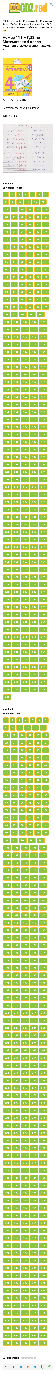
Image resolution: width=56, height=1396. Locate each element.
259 (16, 554)
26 (6, 224)
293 (7, 607)
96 (38, 307)
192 (43, 449)
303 (7, 622)
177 (43, 427)
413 (43, 1305)
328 (7, 659)
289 (16, 599)
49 (45, 247)
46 (22, 247)
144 (16, 382)
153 (7, 397)
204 (16, 472)
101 (31, 314)
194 (16, 457)
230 (25, 509)
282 (43, 584)
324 (16, 652)
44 (6, 247)
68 (6, 277)
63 (14, 269)
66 (38, 269)
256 (34, 547)
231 (34, 509)
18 (38, 209)
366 (25, 1238)
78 (38, 284)
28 (22, 224)
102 (40, 314)
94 (22, 307)
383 (43, 1260)
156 (34, 397)
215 (25, 487)
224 (16, 502)
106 (34, 322)
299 (16, 614)
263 (7, 562)
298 (7, 614)
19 (45, 209)
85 (45, 292)
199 (16, 464)
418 (43, 1313)
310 (25, 629)
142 (43, 374)
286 (34, 592)
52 (22, 254)
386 (25, 1268)
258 (7, 554)
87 (14, 299)
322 (43, 644)
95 (30, 307)
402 (34, 1290)
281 (34, 584)
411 (25, 1305)
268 (7, 569)
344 (16, 682)
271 (34, 569)
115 (25, 337)
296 (34, 607)
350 (25, 689)
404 (7, 1298)
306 (34, 622)
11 (27, 202)
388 (43, 1268)
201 (34, 464)
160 (25, 404)
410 (16, 1305)
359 (7, 1230)
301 (34, 614)
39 (14, 239)
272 (43, 569)
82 (22, 292)
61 (45, 262)
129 (16, 359)
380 (16, 1260)
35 (30, 232)
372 (34, 1245)
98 (6, 314)
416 (25, 1313)
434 (7, 1343)
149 (16, 389)
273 (7, 577)
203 (7, 472)
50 (6, 254)
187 (43, 442)
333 (7, 667)
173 (7, 427)
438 (43, 1343)
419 (7, 1320)
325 (25, 652)
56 (6, 262)
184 (16, 442)
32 (6, 232)
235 (25, 517)
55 (45, 254)
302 (43, 614)
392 (34, 1275)
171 (34, 419)
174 (16, 427)
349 (16, 689)
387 (34, 1268)
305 (25, 622)
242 (43, 524)
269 (16, 569)
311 (34, 629)
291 (34, 599)
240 (25, 524)
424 (7, 1328)
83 (30, 292)
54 (38, 254)
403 (43, 1290)
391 (25, 1275)
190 (25, 449)
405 (16, 1298)
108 (7, 329)
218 (7, 494)
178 (7, 434)
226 (34, 502)
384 (7, 1268)
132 (43, 359)
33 (14, 232)
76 (22, 284)
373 (43, 1245)
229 (16, 509)
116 (34, 337)
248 (7, 539)
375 (16, 1253)
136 (34, 367)
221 (34, 494)
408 (43, 1298)
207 (43, 472)
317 (43, 637)
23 (30, 217)
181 (34, 434)
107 (43, 322)
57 (14, 262)
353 (7, 697)
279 (16, 584)
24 (38, 217)
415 (16, 1313)
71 (30, 277)
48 (38, 247)
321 (34, 644)
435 (16, 1343)
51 (14, 254)
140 (25, 374)
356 (25, 1223)
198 (7, 464)
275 (25, 577)
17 (30, 209)
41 (30, 239)
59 (30, 262)
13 (43, 202)
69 (14, 277)
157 (43, 397)
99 (14, 314)
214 (16, 487)
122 (43, 344)
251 (34, 539)
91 (45, 299)
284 (16, 592)
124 (16, 352)
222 (43, 494)
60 (38, 262)
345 (25, 682)
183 (7, 442)
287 (43, 592)
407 (34, 1298)
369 (7, 1245)
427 (34, 1328)
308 (7, 629)
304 (16, 622)
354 (7, 1223)
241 (34, 524)
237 (43, 517)
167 (43, 412)
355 (16, 1223)
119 (16, 344)
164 (16, 412)
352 (43, 689)
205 (25, 472)
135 (25, 367)
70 (22, 277)
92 (6, 307)
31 (45, 224)
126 (34, 352)
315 (25, 637)
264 (16, 562)
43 (45, 239)
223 (7, 502)
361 (25, 1230)
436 (25, 1343)
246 (34, 532)
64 (22, 269)
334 (16, 667)
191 (34, 449)
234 (16, 517)
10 (20, 202)
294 (16, 607)
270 (25, 569)
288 (7, 599)
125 (25, 352)
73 (45, 277)
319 (16, 644)
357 (34, 1223)
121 (34, 344)
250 (25, 539)
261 (34, 554)
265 (25, 562)
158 (7, 404)
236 (34, 517)
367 (34, 1238)
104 (16, 322)
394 (7, 1283)
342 (43, 674)
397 (34, 1283)
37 (45, 232)
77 (30, 284)
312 (43, 629)
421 (25, 1320)
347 (43, 682)
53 (30, 254)
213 (7, 487)
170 (25, 419)
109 (16, 329)
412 (34, 1305)
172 (43, 419)
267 (43, 562)
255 (25, 547)
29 (30, 224)
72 (38, 277)
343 (7, 682)
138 (7, 374)
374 (7, 1253)
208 (7, 479)
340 (25, 674)
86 (6, 299)
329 (16, 659)
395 (16, 1283)
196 (34, 457)
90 (38, 299)
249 (16, 539)
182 (43, 434)
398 (43, 1283)
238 (7, 524)
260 (25, 554)
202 (43, 464)
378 (43, 1253)
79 (45, 284)
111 (34, 329)
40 (22, 239)
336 (34, 667)
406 (25, 1298)
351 (34, 689)
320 (25, 644)
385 (16, 1268)
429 (7, 1335)
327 (43, 652)
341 (34, 674)
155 (25, 397)
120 (25, 344)
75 (14, 284)
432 (34, 1335)
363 (43, 1230)
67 (45, 269)
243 (7, 532)
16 (22, 209)
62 (6, 269)
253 (7, 547)
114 (16, 337)
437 (34, 1343)
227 (43, 502)
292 (43, 599)
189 (16, 449)
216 (34, 487)
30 (38, 224)
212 (43, 479)
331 (34, 659)
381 (25, 1260)
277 (43, 577)
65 (30, 269)
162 (43, 404)
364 (7, 1238)
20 (6, 217)
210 (25, 479)
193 (7, 457)
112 (43, 329)
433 (43, 1335)
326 (34, 652)
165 (25, 412)
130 (25, 359)
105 (25, 322)
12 (35, 202)
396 (25, 1283)
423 (43, 1320)
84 (38, 292)
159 (16, 404)
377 (34, 1253)
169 (16, 419)
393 (43, 1275)
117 (43, 337)
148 (7, 389)
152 (43, 389)
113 (7, 337)
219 (16, 494)
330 (25, 659)
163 (7, 412)
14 (6, 209)
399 (7, 1290)
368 (43, 1238)
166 (34, 412)
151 (34, 389)
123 (7, 352)
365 (16, 1238)
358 (43, 1223)
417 (34, 1313)
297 (43, 607)
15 (14, 209)
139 (16, 374)
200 (25, 464)
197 (43, 457)
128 (7, 359)
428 (43, 1328)
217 (43, 487)
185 (25, 442)
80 (6, 292)
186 (34, 442)
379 (7, 1260)
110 (25, 329)
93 (14, 307)
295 (25, 607)
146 (34, 382)
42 (38, 239)
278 (7, 584)
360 (16, 1230)
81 (14, 292)
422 (34, 1320)
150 (25, 389)
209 (16, 479)
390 (16, 1275)
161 (34, 404)
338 (7, 674)
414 (7, 1313)
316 (34, 637)
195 (25, 457)
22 (22, 217)
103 (7, 322)
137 (43, 367)
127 (43, 352)
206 (34, 472)
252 (43, 539)
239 (16, 524)
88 (22, 299)
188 (7, 449)
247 (43, 532)
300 (25, 614)
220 (25, 494)
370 (16, 1245)
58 (22, 262)
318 (7, 644)
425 (16, 1328)
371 (25, 1245)
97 (45, 307)
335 (25, 667)
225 (25, 502)
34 (22, 232)
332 (43, 659)
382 (34, 1260)
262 (43, 554)
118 (7, 344)
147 (43, 382)
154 (16, 397)
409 (7, 1305)
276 (34, 577)
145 (25, 382)
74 (6, 284)
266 (34, 562)
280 (25, 584)
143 (7, 382)
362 (34, 1230)
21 (14, 217)
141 (34, 374)
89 (30, 299)
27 (14, 224)
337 (43, 667)
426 (25, 1328)
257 (43, 547)
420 (16, 1320)
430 (16, 1335)
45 (14, 247)
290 (25, 599)
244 (16, 532)
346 (34, 682)
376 (25, 1253)
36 (38, 232)
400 (16, 1290)
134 (16, 367)
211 (34, 479)
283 (7, 592)
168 (7, 419)
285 (25, 592)
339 (16, 674)
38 (6, 239)
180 (25, 434)
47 (30, 247)
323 (7, 652)
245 (25, 532)
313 (7, 637)
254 (16, 547)
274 (16, 577)
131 (34, 359)
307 (43, 622)
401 (25, 1290)
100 (22, 314)
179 (16, 434)
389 (7, 1275)
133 (7, 367)
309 (16, 629)
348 (7, 689)
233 (7, 517)
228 (7, 509)
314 (16, 637)
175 (25, 427)
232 (43, 509)
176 (34, 427)
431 (25, 1335)
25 (45, 217)
